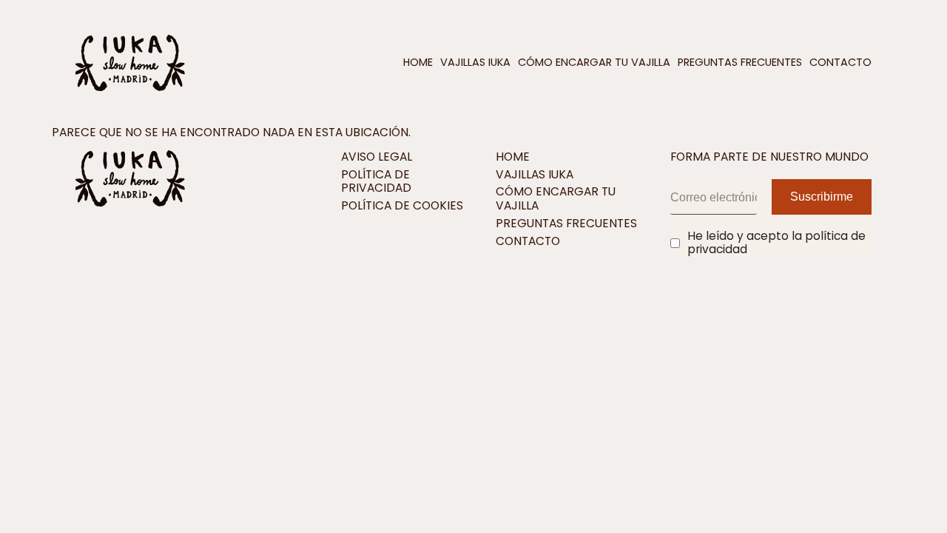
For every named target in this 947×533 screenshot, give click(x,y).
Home (418, 62)
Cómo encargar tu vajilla (594, 62)
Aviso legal (376, 157)
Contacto (840, 62)
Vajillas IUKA (475, 62)
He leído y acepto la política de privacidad (776, 243)
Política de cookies (402, 206)
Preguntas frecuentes (740, 62)
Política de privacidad (376, 181)
